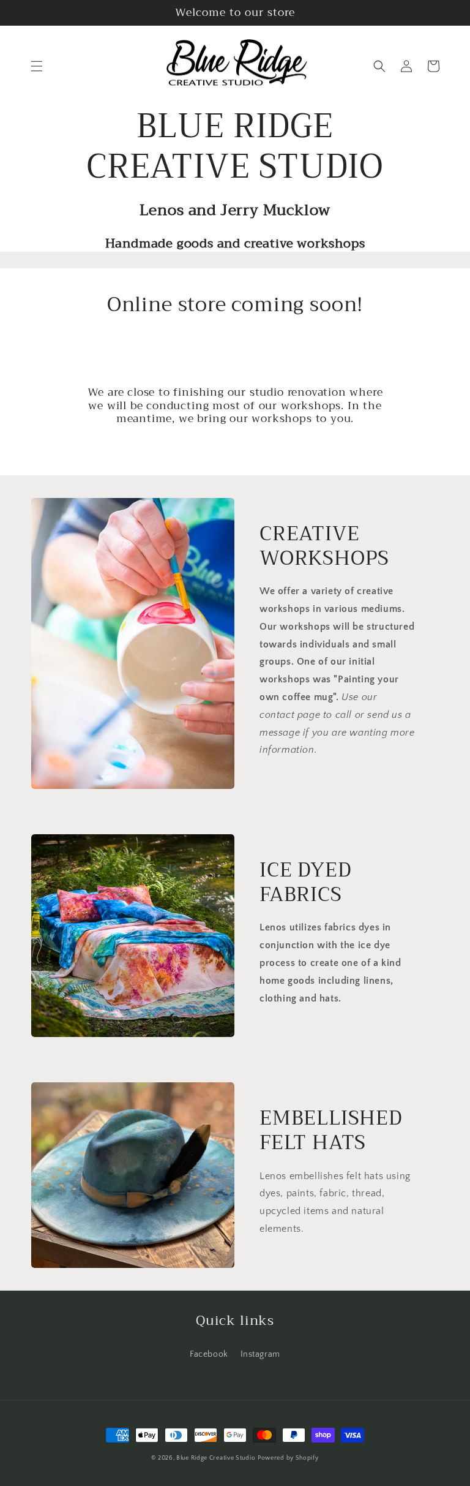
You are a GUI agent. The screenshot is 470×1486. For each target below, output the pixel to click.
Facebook (209, 1354)
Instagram (260, 1354)
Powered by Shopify (288, 1458)
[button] (36, 66)
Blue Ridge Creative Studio (215, 1458)
